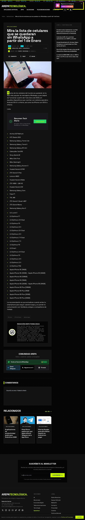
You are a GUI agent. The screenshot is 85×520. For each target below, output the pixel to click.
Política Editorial (56, 513)
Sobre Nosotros (55, 497)
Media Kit (54, 502)
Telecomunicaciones (43, 9)
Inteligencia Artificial (11, 9)
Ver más (47, 411)
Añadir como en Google (22, 51)
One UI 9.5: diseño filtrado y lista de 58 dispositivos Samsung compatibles (68, 50)
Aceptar (79, 517)
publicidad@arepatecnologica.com (14, 506)
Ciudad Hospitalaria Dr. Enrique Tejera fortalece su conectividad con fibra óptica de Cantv (67, 44)
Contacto (54, 505)
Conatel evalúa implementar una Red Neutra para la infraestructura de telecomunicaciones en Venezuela (67, 31)
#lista (10, 317)
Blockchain (30, 9)
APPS (22, 9)
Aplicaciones (10, 16)
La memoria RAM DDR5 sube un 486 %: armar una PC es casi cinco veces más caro (68, 56)
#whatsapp (27, 317)
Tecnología (37, 508)
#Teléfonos (18, 317)
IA (34, 497)
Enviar (33, 56)
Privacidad (54, 508)
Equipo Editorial (55, 500)
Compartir (13, 56)
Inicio (3, 16)
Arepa (14, 6)
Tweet (24, 56)
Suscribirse (56, 475)
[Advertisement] (68, 74)
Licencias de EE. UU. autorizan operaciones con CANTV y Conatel (66, 38)
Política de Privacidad (67, 517)
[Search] (65, 9)
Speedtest (56, 9)
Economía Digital (38, 502)
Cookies (53, 510)
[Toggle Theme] (71, 9)
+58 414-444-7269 (8, 505)
